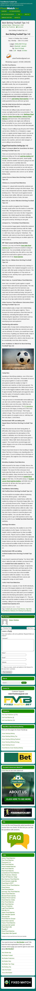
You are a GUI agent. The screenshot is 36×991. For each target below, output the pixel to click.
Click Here (5, 770)
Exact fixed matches (8, 921)
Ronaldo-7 (5, 929)
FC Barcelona (28, 406)
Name (4, 653)
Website (4, 662)
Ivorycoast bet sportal (8, 925)
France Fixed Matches (8, 923)
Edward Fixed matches (9, 898)
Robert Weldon (7, 25)
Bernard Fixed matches (9, 896)
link (24, 827)
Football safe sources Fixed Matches (15, 609)
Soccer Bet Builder (7, 972)
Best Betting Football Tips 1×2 (15, 23)
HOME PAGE (4, 11)
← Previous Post (6, 628)
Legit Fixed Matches (8, 908)
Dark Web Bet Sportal (8, 914)
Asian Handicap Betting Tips (9, 736)
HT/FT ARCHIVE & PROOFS (15, 11)
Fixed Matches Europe (8, 918)
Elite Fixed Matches (8, 904)
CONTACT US (17, 17)
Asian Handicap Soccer (8, 745)
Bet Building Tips (6, 967)
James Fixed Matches (8, 858)
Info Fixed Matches (7, 720)
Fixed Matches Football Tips (8, 2)
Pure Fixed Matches (8, 902)
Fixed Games (6, 887)
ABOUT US (27, 14)
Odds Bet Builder (6, 970)
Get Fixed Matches (7, 717)
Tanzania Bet (6, 916)
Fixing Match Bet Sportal (9, 933)
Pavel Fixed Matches (8, 931)
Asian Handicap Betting (8, 733)
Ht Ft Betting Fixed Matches (23, 610)
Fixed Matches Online (8, 900)
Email (4, 657)
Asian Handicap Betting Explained (11, 739)
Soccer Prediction (7, 906)
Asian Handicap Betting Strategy (10, 742)
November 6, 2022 (19, 25)
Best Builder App (6, 952)
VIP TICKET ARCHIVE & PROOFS (8, 14)
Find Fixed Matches (8, 889)
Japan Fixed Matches (8, 912)
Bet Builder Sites (6, 961)
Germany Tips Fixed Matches (11, 891)
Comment (5, 638)
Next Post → (30, 628)
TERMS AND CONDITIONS (7, 17)
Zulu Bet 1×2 (5, 910)
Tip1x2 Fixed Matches (8, 893)
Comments (20, 27)
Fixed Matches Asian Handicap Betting (12, 748)
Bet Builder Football (7, 955)
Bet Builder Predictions (8, 958)
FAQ (19, 14)
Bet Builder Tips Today (8, 964)
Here (3, 825)
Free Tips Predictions (9, 27)
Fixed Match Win (7, 927)
